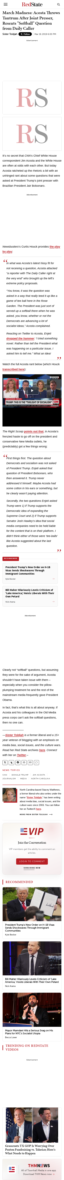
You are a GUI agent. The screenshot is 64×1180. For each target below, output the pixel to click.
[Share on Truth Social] (11, 762)
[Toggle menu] (5, 4)
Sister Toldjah (9, 34)
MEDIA (23, 779)
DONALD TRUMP (20, 775)
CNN (4, 775)
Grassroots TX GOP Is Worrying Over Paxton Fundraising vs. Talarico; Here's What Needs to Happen (30, 1149)
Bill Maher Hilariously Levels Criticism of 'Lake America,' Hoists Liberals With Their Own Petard (32, 980)
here (42, 750)
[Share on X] (4, 762)
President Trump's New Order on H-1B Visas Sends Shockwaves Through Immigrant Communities (29, 927)
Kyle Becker (10, 935)
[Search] (59, 4)
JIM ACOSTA (39, 775)
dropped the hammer (20, 338)
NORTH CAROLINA (40, 779)
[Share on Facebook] (17, 762)
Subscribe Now (32, 868)
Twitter (21, 755)
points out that (33, 431)
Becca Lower (11, 1037)
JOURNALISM (9, 779)
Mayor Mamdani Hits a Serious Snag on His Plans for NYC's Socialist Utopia (29, 1032)
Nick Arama (10, 986)
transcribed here (13, 369)
